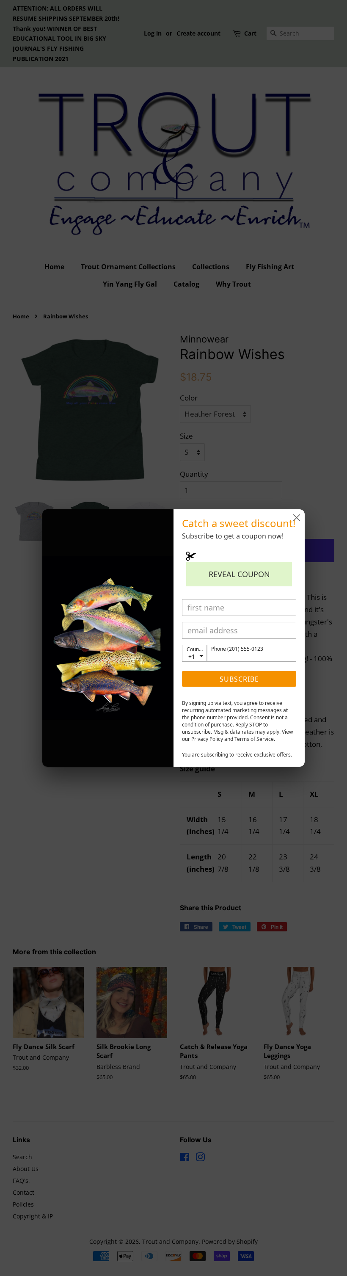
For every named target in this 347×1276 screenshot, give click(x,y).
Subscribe (239, 679)
